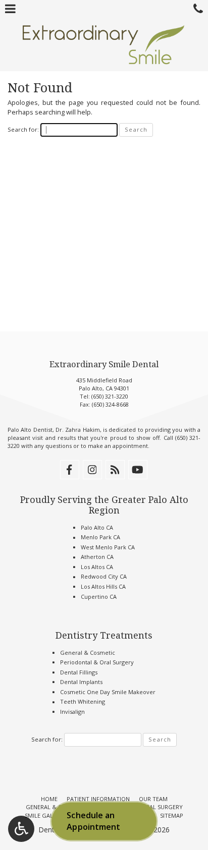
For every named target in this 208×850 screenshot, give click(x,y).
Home (49, 799)
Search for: (23, 129)
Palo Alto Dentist (30, 429)
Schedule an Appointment (93, 821)
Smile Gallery (45, 815)
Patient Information (98, 799)
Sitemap (171, 815)
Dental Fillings (78, 672)
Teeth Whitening (82, 701)
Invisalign (72, 711)
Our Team (153, 799)
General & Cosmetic (87, 652)
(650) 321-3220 (109, 396)
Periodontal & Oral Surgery (97, 662)
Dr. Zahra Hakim (78, 429)
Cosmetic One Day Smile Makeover (107, 692)
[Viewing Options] (21, 828)
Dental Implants (81, 682)
